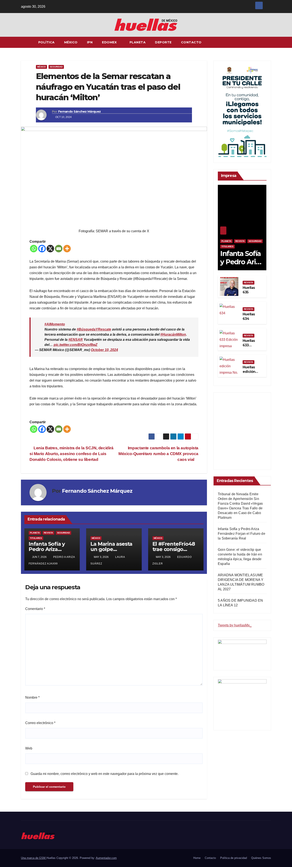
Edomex (110, 42)
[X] (50, 248)
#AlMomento (54, 324)
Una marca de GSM (33, 858)
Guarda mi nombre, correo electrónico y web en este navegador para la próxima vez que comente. (104, 774)
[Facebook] (42, 248)
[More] (67, 248)
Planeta (138, 42)
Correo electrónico (40, 723)
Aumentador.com (106, 858)
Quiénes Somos (261, 858)
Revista (48, 533)
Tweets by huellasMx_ (235, 625)
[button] (268, 42)
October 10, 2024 (104, 350)
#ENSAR (75, 339)
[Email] (58, 248)
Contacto (191, 42)
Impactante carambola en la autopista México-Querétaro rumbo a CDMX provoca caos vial (158, 454)
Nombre (32, 697)
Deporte (163, 42)
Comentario (35, 609)
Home (197, 858)
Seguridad (56, 67)
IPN (90, 42)
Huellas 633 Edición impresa (249, 347)
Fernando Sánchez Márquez (79, 111)
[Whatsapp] (33, 248)
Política (46, 42)
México (71, 42)
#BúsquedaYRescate (94, 329)
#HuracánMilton (173, 334)
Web (28, 748)
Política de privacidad (233, 858)
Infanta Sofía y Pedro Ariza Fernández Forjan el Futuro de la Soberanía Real (241, 533)
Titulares (36, 538)
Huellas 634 (249, 316)
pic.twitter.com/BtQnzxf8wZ (75, 345)
